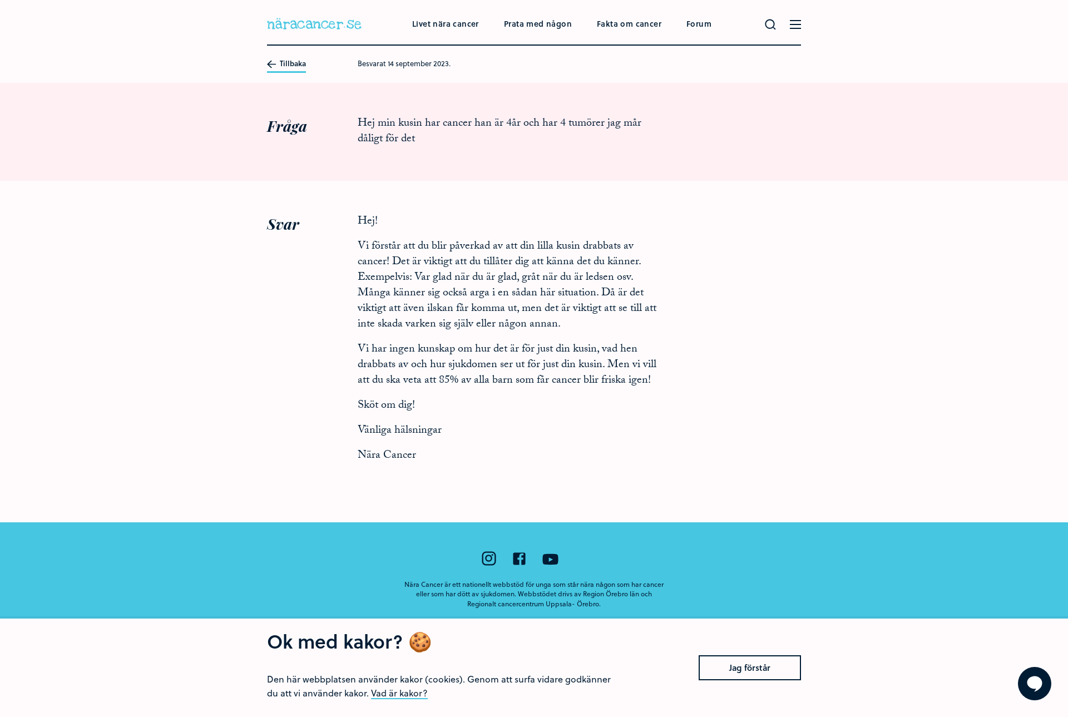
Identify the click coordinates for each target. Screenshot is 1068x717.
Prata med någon (538, 23)
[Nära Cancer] (314, 25)
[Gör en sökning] (770, 24)
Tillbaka (292, 64)
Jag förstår (749, 667)
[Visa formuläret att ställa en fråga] (1034, 683)
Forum (698, 23)
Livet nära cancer (445, 23)
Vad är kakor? (399, 692)
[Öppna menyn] (795, 24)
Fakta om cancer (629, 23)
